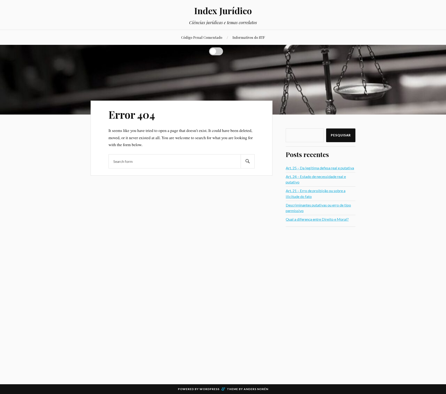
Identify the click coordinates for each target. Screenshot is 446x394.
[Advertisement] (320, 300)
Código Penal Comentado (201, 37)
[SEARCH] (248, 161)
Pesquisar (341, 135)
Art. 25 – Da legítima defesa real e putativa (320, 168)
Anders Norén (256, 389)
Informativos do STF (249, 37)
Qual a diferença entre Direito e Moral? (317, 219)
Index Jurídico (223, 10)
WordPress (210, 389)
